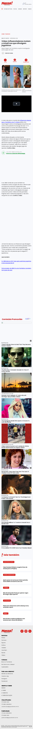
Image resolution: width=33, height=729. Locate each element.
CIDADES (20, 9)
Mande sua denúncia (7, 673)
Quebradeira (5, 667)
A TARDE (4, 690)
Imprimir (15, 61)
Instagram (4, 678)
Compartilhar (26, 61)
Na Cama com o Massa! (8, 664)
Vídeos (3, 655)
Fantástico (8, 122)
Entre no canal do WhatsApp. (15, 153)
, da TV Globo (16, 122)
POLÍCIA (15, 9)
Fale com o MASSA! (8, 671)
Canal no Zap (5, 676)
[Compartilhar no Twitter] (25, 65)
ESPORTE (25, 9)
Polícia (3, 637)
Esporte (4, 642)
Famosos (7, 34)
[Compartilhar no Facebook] (23, 65)
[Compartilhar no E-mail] (27, 65)
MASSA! (3, 688)
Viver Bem (4, 650)
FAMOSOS (30, 9)
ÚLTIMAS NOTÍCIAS (8, 9)
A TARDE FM (5, 693)
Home (3, 34)
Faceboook (4, 681)
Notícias (4, 635)
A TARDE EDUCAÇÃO (7, 695)
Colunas (4, 660)
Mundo (3, 652)
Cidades (4, 647)
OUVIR (5, 61)
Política (3, 645)
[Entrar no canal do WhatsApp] (3, 153)
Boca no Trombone (7, 662)
